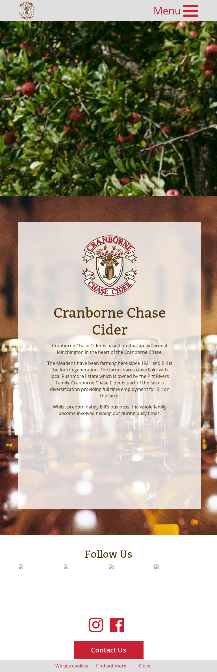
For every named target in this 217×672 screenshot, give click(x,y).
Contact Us (108, 649)
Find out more (111, 666)
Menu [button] (168, 10)
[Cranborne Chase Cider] (26, 10)
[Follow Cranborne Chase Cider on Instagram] (98, 625)
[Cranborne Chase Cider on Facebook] (118, 625)
